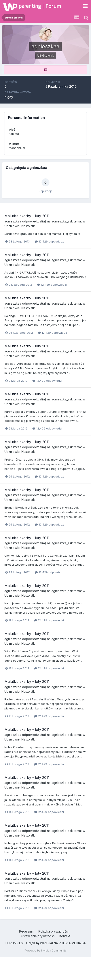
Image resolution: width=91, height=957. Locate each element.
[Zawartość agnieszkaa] (45, 69)
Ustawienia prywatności (38, 936)
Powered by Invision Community (45, 950)
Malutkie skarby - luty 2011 (26, 216)
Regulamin (26, 931)
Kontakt (64, 936)
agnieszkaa (12, 221)
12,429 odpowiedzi (51, 241)
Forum (53, 6)
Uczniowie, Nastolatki (20, 226)
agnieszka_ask (62, 221)
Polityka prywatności (53, 931)
